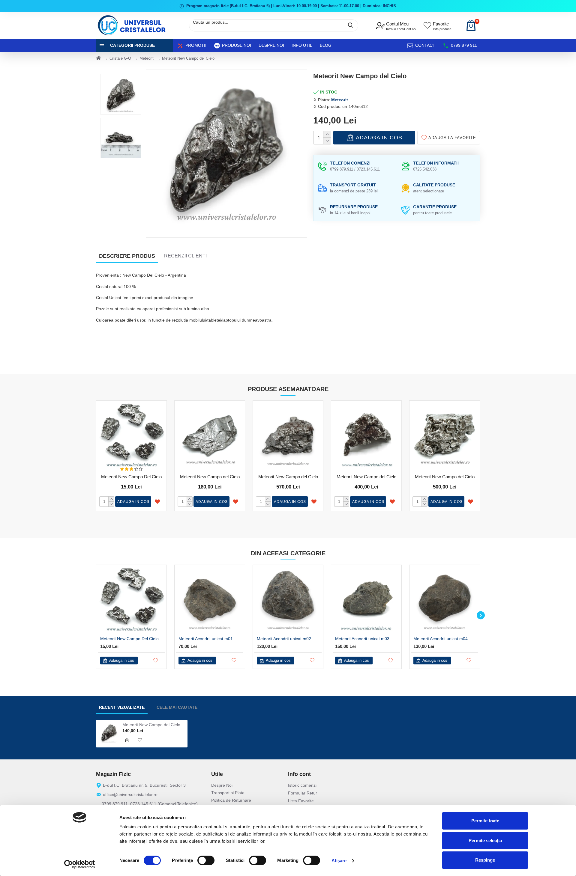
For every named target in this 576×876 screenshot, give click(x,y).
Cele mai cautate (177, 707)
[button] (95, 615)
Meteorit (147, 58)
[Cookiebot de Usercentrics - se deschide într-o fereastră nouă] (79, 864)
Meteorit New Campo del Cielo (210, 476)
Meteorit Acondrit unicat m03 (362, 638)
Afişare (339, 860)
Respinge (485, 860)
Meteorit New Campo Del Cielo (131, 476)
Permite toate (485, 820)
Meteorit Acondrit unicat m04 (440, 638)
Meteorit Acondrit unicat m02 (284, 638)
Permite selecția (485, 840)
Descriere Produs (127, 256)
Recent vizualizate (122, 707)
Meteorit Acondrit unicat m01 (205, 638)
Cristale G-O (120, 58)
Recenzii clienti (185, 255)
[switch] (205, 860)
